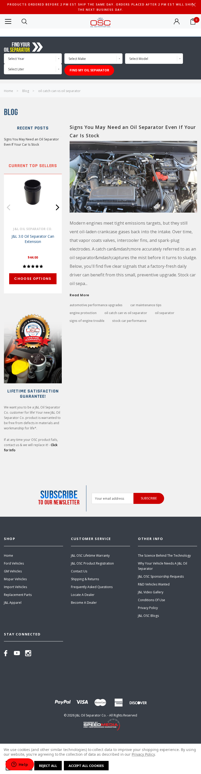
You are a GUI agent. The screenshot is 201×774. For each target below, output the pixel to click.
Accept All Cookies (86, 765)
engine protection (83, 313)
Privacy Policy (148, 608)
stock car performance (129, 321)
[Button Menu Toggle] (8, 21)
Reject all (48, 765)
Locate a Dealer (82, 595)
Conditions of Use (151, 600)
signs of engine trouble (87, 321)
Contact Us (79, 571)
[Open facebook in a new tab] (5, 653)
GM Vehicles (13, 571)
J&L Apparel (12, 602)
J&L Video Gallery (150, 592)
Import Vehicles (15, 587)
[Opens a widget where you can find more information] (19, 764)
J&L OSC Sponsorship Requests (161, 576)
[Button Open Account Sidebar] (177, 21)
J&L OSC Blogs (148, 615)
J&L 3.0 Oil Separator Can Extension (33, 239)
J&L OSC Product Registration (92, 563)
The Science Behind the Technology (164, 555)
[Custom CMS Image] (33, 347)
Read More (79, 295)
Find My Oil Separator (89, 70)
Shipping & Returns (85, 579)
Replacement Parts (18, 595)
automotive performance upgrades (96, 305)
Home (8, 91)
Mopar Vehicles (15, 579)
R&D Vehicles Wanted (154, 584)
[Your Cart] (193, 21)
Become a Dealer (84, 602)
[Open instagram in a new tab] (28, 653)
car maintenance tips (145, 305)
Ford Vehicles (14, 563)
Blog (25, 91)
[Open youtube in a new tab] (17, 653)
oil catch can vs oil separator (59, 91)
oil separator (164, 313)
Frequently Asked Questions (92, 587)
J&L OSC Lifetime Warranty (90, 555)
